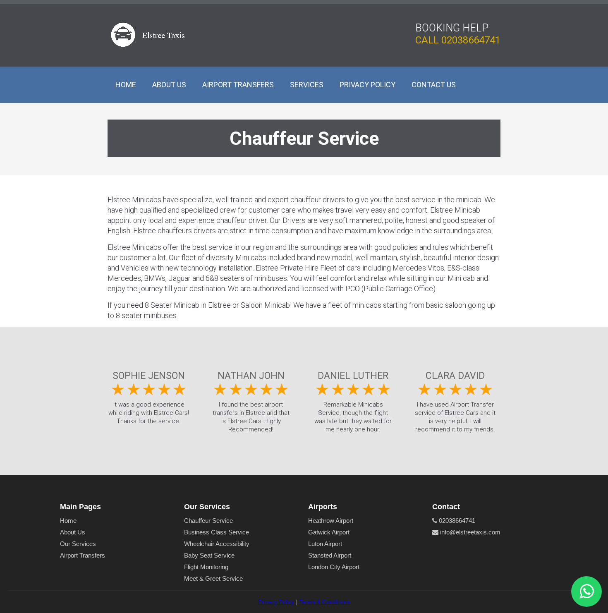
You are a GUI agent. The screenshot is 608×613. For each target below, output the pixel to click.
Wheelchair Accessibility (216, 543)
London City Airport (333, 566)
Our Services (78, 543)
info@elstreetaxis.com (469, 532)
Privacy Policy (367, 84)
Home (125, 84)
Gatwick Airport (328, 532)
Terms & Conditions (324, 602)
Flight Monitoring (206, 566)
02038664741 (470, 40)
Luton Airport (325, 543)
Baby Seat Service (209, 555)
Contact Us (434, 84)
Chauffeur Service (208, 520)
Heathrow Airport (330, 520)
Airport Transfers (238, 84)
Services (306, 84)
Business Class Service (216, 532)
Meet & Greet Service (213, 578)
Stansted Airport (329, 555)
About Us (169, 84)
